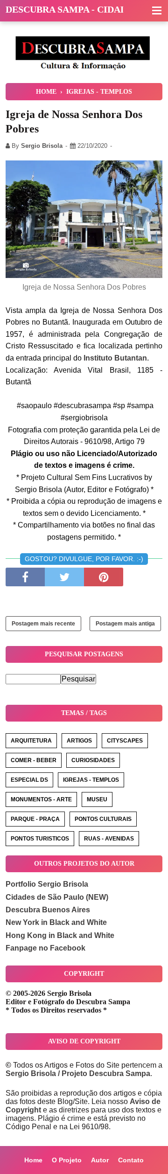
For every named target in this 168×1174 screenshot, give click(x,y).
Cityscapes (125, 740)
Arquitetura (31, 740)
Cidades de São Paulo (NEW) (57, 897)
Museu (97, 799)
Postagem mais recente (43, 623)
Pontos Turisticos (40, 838)
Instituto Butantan (115, 358)
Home (33, 1160)
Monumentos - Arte (41, 799)
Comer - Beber (33, 760)
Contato (131, 1160)
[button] (157, 11)
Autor (100, 1160)
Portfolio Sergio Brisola (47, 884)
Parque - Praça (35, 819)
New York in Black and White (56, 922)
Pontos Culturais (103, 819)
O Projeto (67, 1160)
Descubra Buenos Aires (48, 910)
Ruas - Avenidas (109, 838)
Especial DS (29, 780)
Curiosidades (93, 760)
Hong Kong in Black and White (60, 935)
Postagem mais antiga (125, 623)
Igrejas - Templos (91, 780)
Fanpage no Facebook (45, 948)
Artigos (79, 740)
